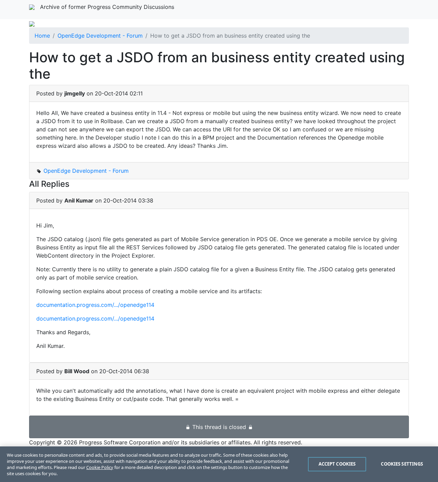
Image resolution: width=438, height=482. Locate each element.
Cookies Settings (402, 464)
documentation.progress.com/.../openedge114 (95, 304)
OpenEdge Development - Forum (100, 35)
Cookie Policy (99, 467)
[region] (219, 464)
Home (42, 35)
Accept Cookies (337, 464)
